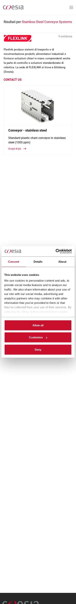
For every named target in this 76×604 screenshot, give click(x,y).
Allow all (38, 325)
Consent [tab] (13, 261)
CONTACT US (13, 79)
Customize (36, 337)
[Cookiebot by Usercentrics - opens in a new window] (55, 251)
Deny (38, 349)
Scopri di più (15, 148)
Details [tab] (38, 261)
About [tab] (62, 261)
